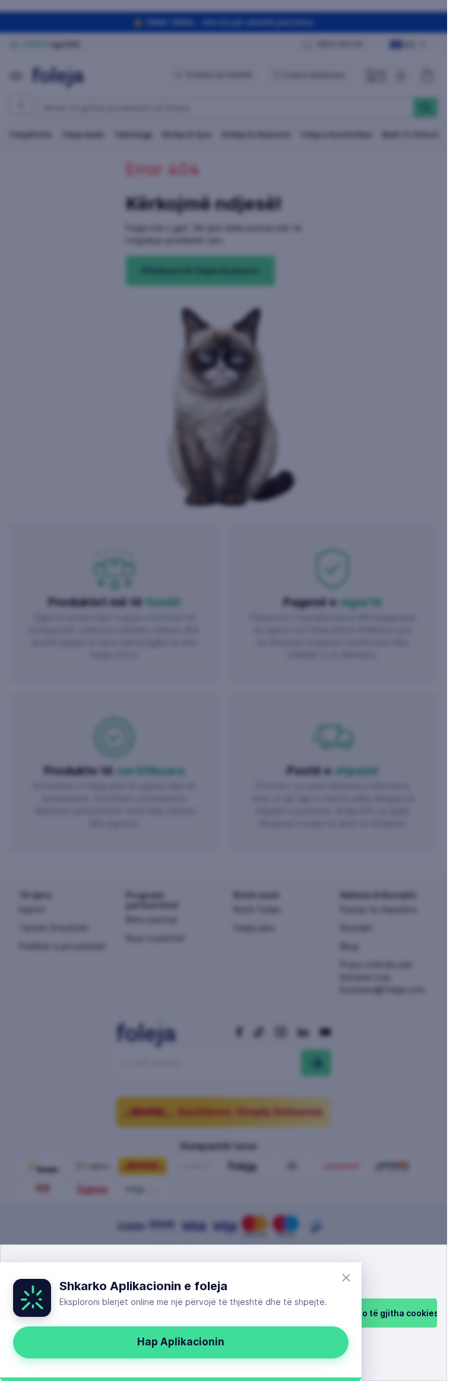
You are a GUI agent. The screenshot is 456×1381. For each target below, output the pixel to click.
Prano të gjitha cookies (390, 1313)
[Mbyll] (346, 1277)
